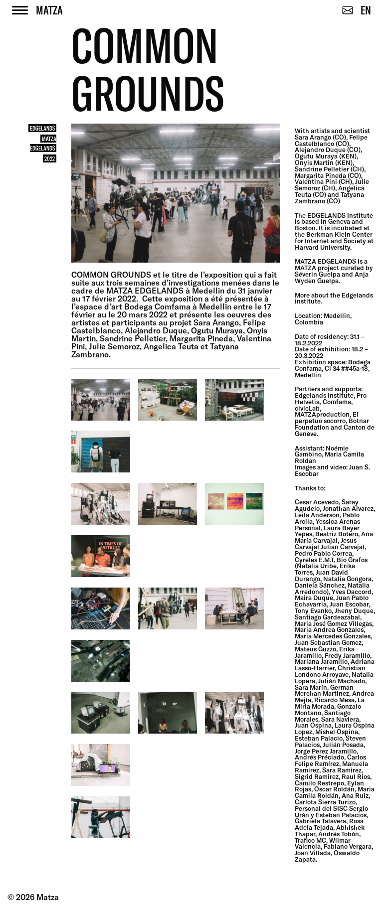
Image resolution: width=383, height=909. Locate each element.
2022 (49, 158)
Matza (49, 9)
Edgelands (42, 128)
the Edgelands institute (334, 298)
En (366, 9)
